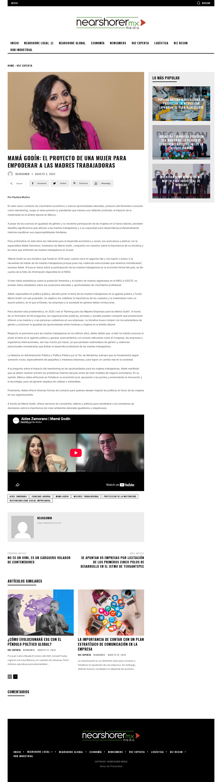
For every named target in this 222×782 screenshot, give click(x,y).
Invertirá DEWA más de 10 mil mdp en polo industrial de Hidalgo (181, 181)
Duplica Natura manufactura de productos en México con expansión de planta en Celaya (181, 103)
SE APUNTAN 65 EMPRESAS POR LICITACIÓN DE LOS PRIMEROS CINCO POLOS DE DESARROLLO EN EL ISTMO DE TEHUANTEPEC (112, 562)
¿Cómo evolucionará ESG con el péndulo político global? (34, 642)
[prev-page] (10, 676)
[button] (203, 3)
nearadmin (22, 174)
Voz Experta (24, 65)
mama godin (62, 496)
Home (11, 65)
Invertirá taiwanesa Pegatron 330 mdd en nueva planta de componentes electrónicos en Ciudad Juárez (181, 142)
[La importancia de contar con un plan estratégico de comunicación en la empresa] (111, 612)
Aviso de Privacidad (111, 766)
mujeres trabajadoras (86, 496)
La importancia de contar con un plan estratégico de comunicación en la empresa (111, 644)
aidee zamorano (18, 496)
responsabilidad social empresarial (30, 500)
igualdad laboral (41, 496)
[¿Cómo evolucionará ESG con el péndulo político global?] (41, 612)
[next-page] (15, 676)
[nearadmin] (11, 173)
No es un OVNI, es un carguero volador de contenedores (39, 559)
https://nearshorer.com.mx (49, 523)
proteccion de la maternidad (120, 496)
